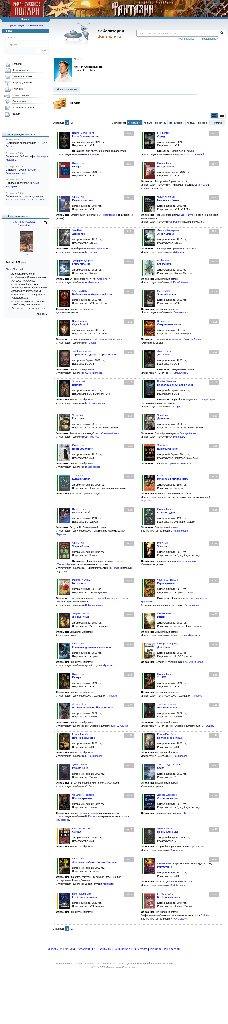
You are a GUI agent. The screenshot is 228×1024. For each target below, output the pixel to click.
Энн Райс (77, 230)
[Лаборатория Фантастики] (78, 34)
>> (43, 308)
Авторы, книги (20, 70)
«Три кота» (193, 635)
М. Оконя (90, 342)
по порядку (134, 122)
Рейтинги (17, 89)
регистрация (17, 25)
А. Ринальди (177, 436)
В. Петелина (92, 154)
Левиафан (24, 225)
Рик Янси (162, 542)
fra (67, 949)
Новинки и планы (22, 76)
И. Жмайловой (179, 918)
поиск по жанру (185, 38)
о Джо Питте (186, 214)
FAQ (94, 949)
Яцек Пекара (79, 321)
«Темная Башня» (65, 564)
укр (72, 949)
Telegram (155, 949)
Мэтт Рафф (163, 290)
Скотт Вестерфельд (24, 221)
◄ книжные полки (67, 89)
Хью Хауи (162, 445)
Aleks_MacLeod (14, 269)
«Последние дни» (205, 399)
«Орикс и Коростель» (105, 598)
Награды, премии (22, 82)
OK (43, 50)
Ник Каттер (163, 132)
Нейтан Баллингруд (83, 132)
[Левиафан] (26, 250)
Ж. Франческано (108, 214)
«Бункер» (185, 463)
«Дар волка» (101, 248)
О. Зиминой (197, 154)
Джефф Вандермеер (168, 230)
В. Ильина (122, 725)
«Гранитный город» (193, 662)
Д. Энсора (201, 184)
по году (191, 122)
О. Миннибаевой (180, 530)
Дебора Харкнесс (167, 794)
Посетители (19, 101)
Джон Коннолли (80, 764)
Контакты (105, 949)
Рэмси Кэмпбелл (81, 734)
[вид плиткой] (214, 115)
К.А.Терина (176, 406)
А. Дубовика (177, 252)
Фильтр (218, 122)
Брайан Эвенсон (166, 381)
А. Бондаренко (193, 605)
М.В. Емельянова (95, 403)
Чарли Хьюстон (166, 196)
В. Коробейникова (180, 282)
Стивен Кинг (79, 163)
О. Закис (90, 786)
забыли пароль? (35, 25)
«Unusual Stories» (15, 199)
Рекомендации (20, 95)
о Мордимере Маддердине (107, 339)
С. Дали (114, 568)
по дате (148, 122)
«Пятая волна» (187, 561)
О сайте (53, 949)
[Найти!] (222, 33)
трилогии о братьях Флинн (186, 339)
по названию (176, 122)
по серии (203, 122)
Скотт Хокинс (79, 290)
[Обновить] (45, 224)
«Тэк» (188, 881)
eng (61, 949)
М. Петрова (91, 252)
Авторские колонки (23, 107)
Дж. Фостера (92, 436)
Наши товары (171, 949)
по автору (160, 122)
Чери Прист (78, 415)
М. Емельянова (179, 312)
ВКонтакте (140, 949)
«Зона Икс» (189, 248)
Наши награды (122, 949)
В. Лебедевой (92, 466)
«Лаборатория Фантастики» (121, 967)
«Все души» (189, 813)
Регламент (83, 949)
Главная (17, 64)
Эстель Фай (79, 381)
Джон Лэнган (164, 351)
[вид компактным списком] (222, 115)
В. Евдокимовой (179, 154)
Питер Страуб (165, 475)
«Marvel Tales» (36, 199)
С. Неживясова (93, 372)
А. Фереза (111, 695)
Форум (16, 114)
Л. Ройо (174, 221)
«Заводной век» (110, 433)
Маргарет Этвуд (81, 579)
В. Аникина (176, 850)
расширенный (210, 38)
